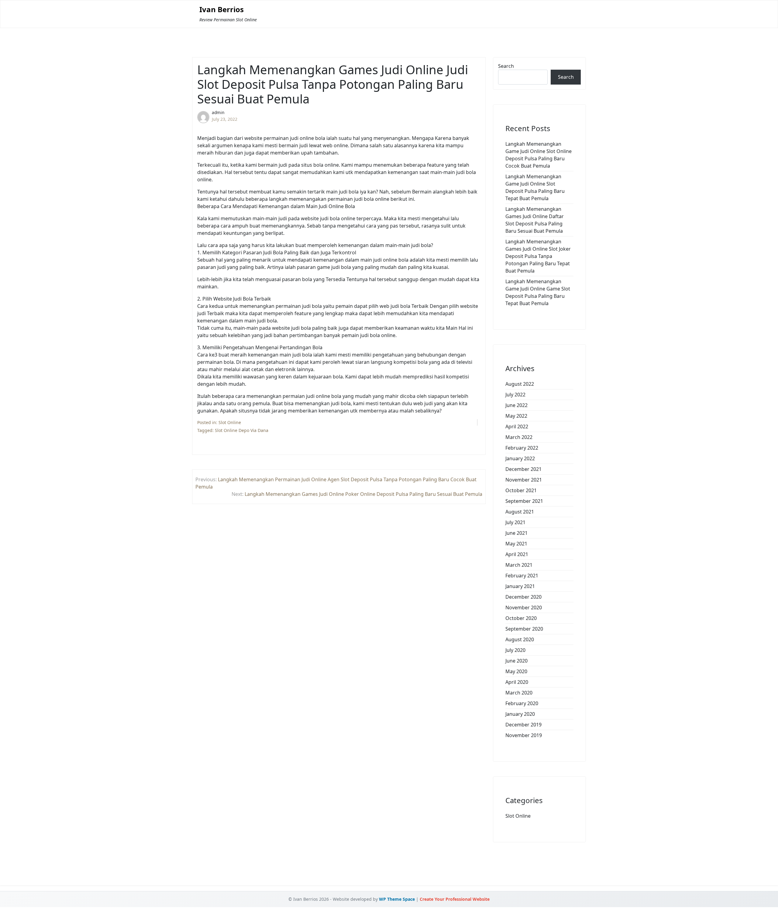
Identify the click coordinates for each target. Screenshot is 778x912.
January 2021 (520, 586)
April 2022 (516, 426)
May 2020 (516, 671)
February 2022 (521, 447)
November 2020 (523, 607)
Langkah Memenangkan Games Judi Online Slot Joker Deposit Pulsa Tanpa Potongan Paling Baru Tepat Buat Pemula (538, 256)
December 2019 (523, 724)
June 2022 (516, 405)
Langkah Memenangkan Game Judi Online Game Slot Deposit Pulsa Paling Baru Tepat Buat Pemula (537, 292)
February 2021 (521, 575)
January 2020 (520, 714)
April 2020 (516, 682)
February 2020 (521, 703)
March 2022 (518, 437)
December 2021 (523, 469)
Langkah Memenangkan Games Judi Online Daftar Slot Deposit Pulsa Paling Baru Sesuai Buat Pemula (534, 220)
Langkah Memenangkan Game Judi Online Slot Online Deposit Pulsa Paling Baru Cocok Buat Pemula (538, 155)
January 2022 (520, 458)
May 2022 (516, 415)
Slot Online (230, 422)
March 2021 (518, 565)
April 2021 (516, 554)
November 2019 (523, 735)
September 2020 (524, 628)
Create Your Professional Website (455, 899)
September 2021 (524, 501)
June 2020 (516, 660)
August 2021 (519, 511)
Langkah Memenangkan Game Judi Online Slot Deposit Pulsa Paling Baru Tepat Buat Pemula (535, 187)
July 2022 (515, 394)
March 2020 (518, 692)
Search (506, 66)
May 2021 (516, 543)
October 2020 (521, 618)
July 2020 (515, 650)
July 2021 (515, 522)
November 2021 (523, 479)
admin (218, 112)
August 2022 (519, 384)
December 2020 (523, 596)
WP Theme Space (397, 899)
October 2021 (521, 490)
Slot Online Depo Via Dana (241, 430)
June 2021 (516, 533)
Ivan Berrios (221, 9)
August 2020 (519, 639)
